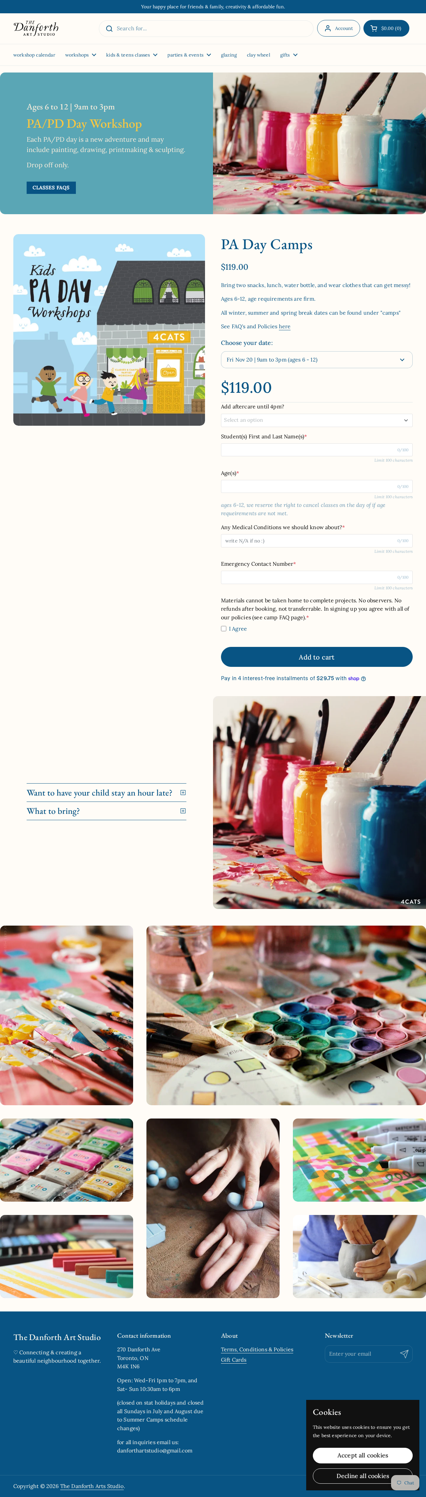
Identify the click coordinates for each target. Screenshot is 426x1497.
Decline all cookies (362, 1476)
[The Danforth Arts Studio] (36, 28)
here (285, 326)
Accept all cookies (362, 1455)
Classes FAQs (51, 188)
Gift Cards (234, 1359)
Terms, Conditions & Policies (257, 1349)
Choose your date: (247, 343)
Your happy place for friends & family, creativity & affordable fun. (213, 6)
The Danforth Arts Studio (92, 1486)
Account (344, 28)
